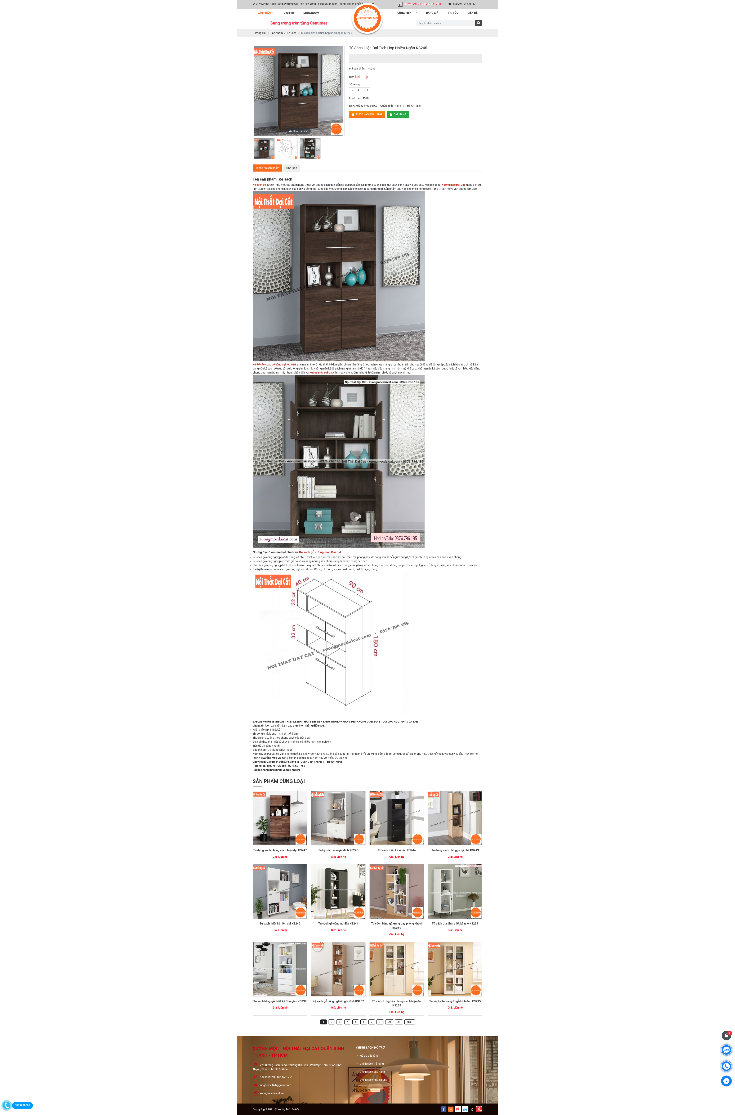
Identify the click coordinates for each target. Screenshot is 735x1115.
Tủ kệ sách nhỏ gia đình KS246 (338, 850)
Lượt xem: (355, 98)
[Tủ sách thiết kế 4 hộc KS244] (397, 818)
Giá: (351, 76)
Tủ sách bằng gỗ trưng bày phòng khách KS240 (396, 926)
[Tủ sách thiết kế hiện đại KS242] (280, 891)
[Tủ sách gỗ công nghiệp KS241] (338, 891)
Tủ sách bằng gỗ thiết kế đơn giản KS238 (280, 1001)
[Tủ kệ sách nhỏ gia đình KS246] (338, 818)
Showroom (311, 12)
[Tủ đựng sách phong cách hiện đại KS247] (280, 818)
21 (398, 1021)
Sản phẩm (264, 12)
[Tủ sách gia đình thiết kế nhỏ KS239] (455, 891)
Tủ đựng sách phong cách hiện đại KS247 (280, 850)
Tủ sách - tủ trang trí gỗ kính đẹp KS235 (455, 1001)
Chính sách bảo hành (372, 1071)
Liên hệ (473, 12)
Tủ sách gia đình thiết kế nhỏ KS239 (455, 923)
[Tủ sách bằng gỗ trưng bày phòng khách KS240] (397, 891)
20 (389, 1021)
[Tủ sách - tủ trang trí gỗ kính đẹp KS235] (455, 969)
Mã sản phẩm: (357, 68)
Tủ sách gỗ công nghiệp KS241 (338, 923)
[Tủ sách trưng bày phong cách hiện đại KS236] (397, 969)
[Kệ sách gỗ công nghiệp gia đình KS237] (338, 969)
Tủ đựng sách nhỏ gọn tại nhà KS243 (455, 850)
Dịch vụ (289, 12)
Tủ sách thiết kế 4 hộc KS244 (397, 850)
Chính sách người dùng (373, 1079)
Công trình (405, 12)
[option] (299, 91)
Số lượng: (354, 84)
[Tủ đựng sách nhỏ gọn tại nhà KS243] (455, 818)
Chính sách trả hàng (372, 1063)
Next (409, 1021)
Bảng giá (432, 12)
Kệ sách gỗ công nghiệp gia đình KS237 (338, 1001)
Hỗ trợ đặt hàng (369, 1055)
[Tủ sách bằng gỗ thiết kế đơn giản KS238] (280, 969)
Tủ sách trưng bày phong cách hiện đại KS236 (396, 1003)
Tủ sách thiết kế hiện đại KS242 (280, 923)
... (380, 1021)
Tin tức (453, 12)
